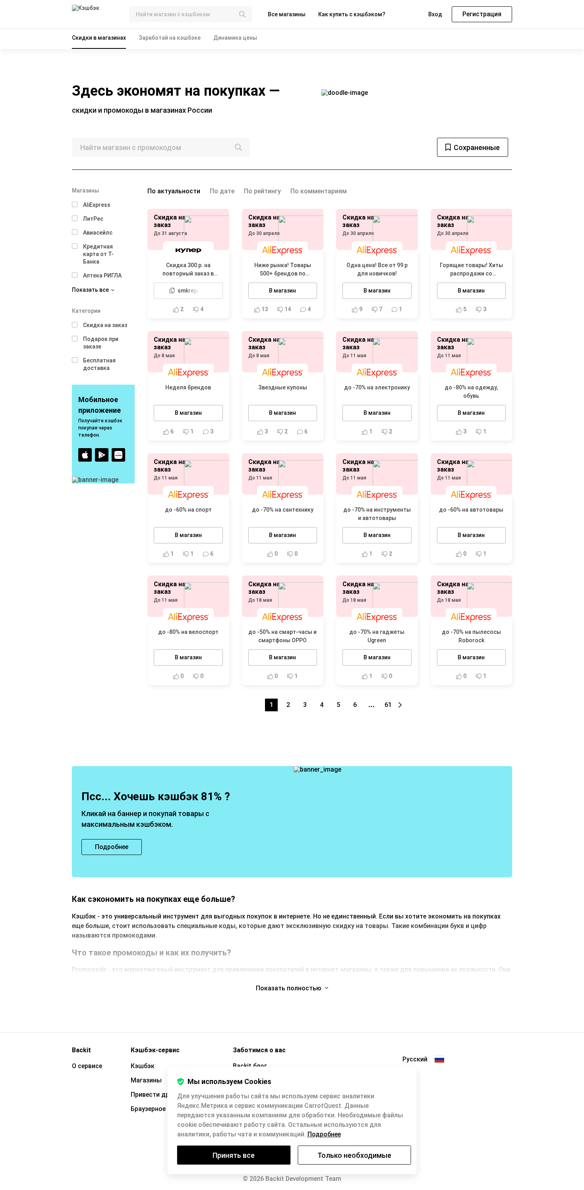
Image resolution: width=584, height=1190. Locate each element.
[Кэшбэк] (94, 14)
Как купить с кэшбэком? (351, 14)
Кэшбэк (143, 1066)
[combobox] (190, 14)
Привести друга (155, 1094)
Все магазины (287, 14)
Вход (435, 14)
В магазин (282, 290)
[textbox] (190, 14)
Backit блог (250, 1066)
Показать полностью (289, 988)
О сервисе (87, 1066)
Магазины (146, 1080)
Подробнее (324, 1134)
